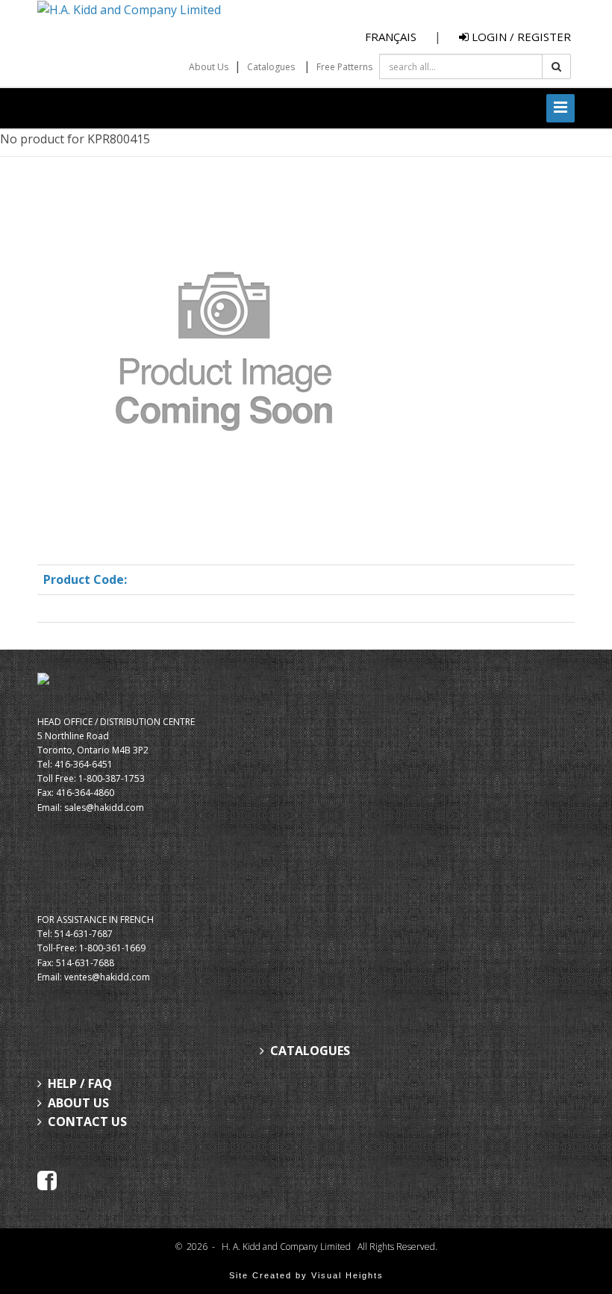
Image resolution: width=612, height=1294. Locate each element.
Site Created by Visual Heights (306, 1275)
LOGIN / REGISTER (520, 36)
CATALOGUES (310, 1050)
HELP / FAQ (80, 1083)
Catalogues (271, 66)
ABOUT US (78, 1103)
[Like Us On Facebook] (47, 1179)
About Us (208, 66)
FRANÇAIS (390, 36)
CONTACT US (87, 1121)
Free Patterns (344, 66)
